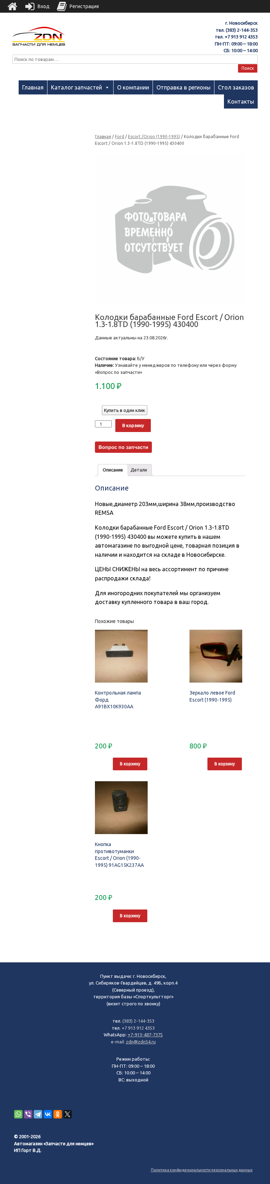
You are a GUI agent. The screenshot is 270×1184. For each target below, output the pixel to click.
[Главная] (12, 6)
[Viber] (28, 1114)
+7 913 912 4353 (241, 36)
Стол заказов (236, 87)
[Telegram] (38, 1114)
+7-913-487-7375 (145, 1034)
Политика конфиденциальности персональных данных (201, 1170)
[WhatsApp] (18, 1114)
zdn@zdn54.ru (141, 1041)
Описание (113, 469)
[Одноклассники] (57, 1114)
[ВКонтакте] (48, 1114)
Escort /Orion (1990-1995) (154, 136)
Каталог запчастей (76, 87)
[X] (67, 1114)
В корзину (133, 425)
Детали (138, 469)
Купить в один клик (124, 410)
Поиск (248, 68)
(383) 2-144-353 (242, 29)
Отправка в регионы (183, 87)
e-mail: (118, 1041)
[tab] (113, 470)
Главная (33, 87)
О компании (133, 87)
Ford (119, 136)
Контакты (240, 101)
